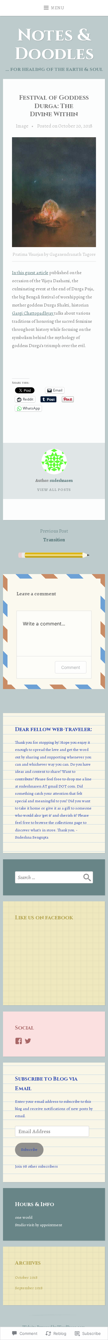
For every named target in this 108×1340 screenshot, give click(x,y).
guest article (36, 273)
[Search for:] (54, 877)
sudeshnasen (61, 480)
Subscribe (29, 1149)
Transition (54, 535)
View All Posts (54, 489)
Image (22, 126)
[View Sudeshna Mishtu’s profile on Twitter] (28, 1041)
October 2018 (26, 1277)
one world (23, 1217)
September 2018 (29, 1288)
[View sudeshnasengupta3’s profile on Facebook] (18, 1041)
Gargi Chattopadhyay (33, 313)
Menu (57, 8)
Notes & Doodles (54, 44)
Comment (70, 667)
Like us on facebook (44, 917)
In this (18, 273)
